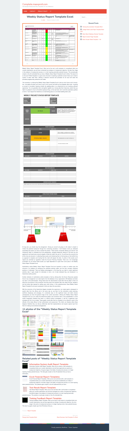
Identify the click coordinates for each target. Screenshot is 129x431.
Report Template (32, 410)
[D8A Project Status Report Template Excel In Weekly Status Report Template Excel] (57, 349)
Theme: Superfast (73, 427)
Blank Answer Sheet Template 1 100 (91, 39)
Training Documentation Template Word (92, 27)
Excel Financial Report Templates (44, 377)
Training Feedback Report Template (45, 398)
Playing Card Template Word (29, 416)
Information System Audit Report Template (48, 364)
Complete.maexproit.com (35, 4)
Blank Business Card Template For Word (67, 416)
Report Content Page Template (90, 37)
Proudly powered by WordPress (59, 427)
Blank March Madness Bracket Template (92, 34)
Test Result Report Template (42, 387)
